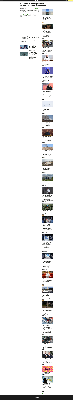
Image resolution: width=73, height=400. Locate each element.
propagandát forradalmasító (24, 14)
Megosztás (37, 8)
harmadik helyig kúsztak (31, 34)
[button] (21, 40)
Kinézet (66, 0)
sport (22, 8)
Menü (1, 0)
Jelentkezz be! (70, 0)
